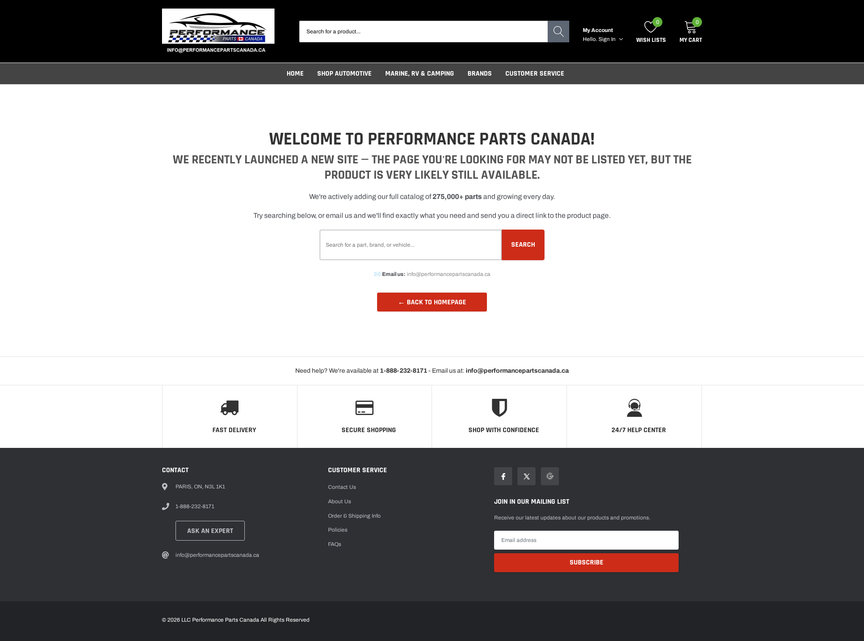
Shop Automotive (344, 73)
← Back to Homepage (432, 302)
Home (295, 73)
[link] (503, 476)
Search (523, 244)
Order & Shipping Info (354, 516)
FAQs (334, 544)
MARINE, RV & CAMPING (419, 73)
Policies (337, 530)
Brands (480, 73)
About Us (339, 501)
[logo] (218, 31)
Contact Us (342, 487)
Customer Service (534, 73)
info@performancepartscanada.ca (448, 274)
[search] (558, 31)
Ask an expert (210, 531)
